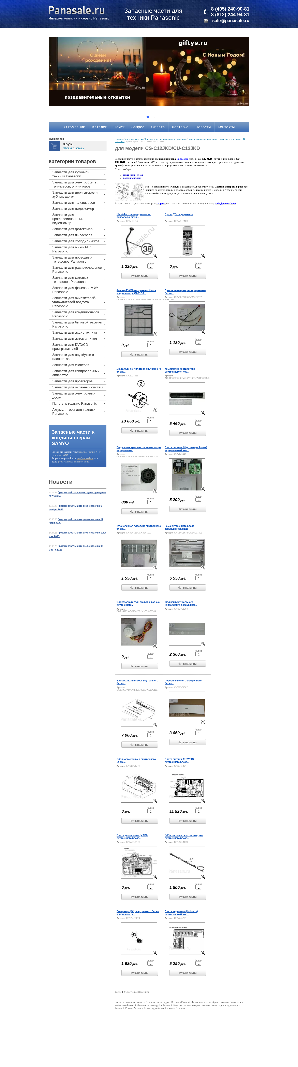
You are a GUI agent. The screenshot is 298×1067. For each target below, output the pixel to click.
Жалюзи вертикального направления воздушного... (181, 603)
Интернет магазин (134, 139)
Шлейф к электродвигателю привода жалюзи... (134, 216)
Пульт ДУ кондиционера (179, 214)
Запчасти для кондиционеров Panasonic (165, 139)
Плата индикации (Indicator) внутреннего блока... (181, 913)
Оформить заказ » (73, 148)
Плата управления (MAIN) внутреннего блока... (132, 837)
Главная (119, 139)
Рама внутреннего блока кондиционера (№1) (179, 527)
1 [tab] (148, 117)
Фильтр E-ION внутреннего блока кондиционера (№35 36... (136, 292)
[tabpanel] (149, 71)
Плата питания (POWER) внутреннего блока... (179, 760)
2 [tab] (154, 117)
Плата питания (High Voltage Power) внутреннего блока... (186, 449)
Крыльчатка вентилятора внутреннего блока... (180, 370)
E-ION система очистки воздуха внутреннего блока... (184, 837)
